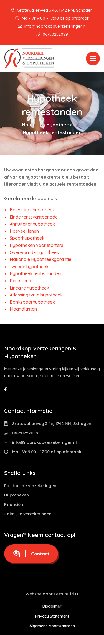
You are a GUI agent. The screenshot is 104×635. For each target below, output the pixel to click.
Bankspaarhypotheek (32, 302)
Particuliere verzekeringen (30, 485)
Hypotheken (16, 495)
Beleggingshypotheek (32, 209)
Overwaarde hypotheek (34, 252)
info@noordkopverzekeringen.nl (55, 26)
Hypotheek (59, 124)
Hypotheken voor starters (36, 245)
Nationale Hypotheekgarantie (40, 259)
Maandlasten (23, 309)
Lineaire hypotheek (29, 288)
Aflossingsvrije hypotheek (36, 295)
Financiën (13, 504)
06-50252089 (55, 34)
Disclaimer (52, 606)
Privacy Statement (52, 616)
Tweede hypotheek (29, 266)
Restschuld (21, 280)
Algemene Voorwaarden (52, 625)
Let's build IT (66, 593)
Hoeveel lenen (24, 231)
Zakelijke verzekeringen (28, 513)
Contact (40, 554)
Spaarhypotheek (27, 238)
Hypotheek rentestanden (35, 273)
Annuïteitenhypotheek (32, 224)
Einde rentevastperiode (34, 217)
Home (29, 124)
